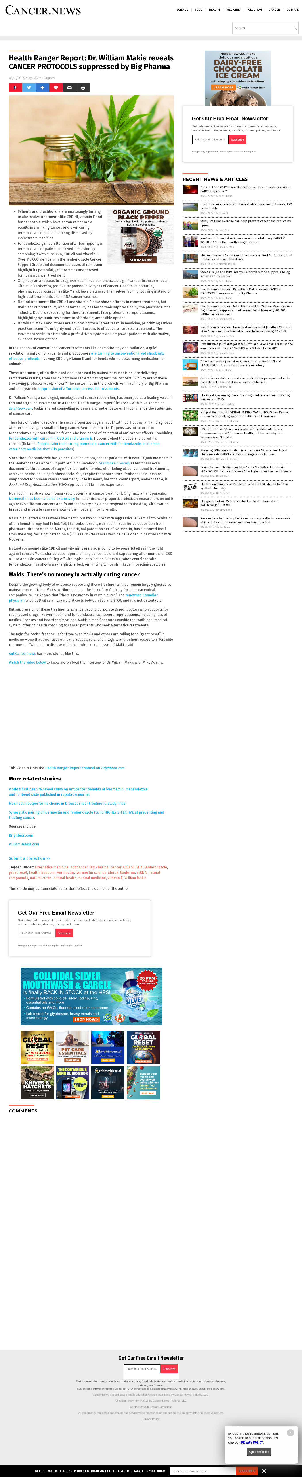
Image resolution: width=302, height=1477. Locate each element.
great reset (18, 872)
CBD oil (128, 867)
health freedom (42, 872)
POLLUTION (254, 9)
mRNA (142, 872)
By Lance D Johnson (227, 421)
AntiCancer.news (22, 654)
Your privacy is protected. (31, 945)
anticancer (79, 867)
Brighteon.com (21, 835)
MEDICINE (233, 9)
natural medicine (92, 878)
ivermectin (65, 872)
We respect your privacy (128, 1388)
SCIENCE (182, 9)
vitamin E (115, 878)
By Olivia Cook (224, 510)
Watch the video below (27, 662)
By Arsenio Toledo (226, 264)
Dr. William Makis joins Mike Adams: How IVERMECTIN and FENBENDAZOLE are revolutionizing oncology (240, 363)
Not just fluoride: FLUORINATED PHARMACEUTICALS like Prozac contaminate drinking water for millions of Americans (244, 414)
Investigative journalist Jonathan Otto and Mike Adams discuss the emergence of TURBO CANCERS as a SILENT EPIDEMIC (246, 346)
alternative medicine (52, 867)
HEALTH (214, 9)
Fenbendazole (155, 867)
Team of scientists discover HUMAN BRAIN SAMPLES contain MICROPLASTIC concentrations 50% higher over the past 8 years (245, 469)
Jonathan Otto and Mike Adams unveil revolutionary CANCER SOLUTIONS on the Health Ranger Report (242, 240)
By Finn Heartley (225, 404)
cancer (115, 867)
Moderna (127, 872)
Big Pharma (99, 867)
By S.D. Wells (223, 476)
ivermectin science (91, 872)
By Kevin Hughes (224, 196)
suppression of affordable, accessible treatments (78, 389)
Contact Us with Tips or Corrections (151, 1407)
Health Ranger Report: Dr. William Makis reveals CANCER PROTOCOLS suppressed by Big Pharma (240, 291)
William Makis (135, 878)
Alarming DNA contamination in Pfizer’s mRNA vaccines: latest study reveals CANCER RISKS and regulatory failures (243, 452)
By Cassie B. (222, 213)
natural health (64, 878)
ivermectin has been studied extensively (42, 499)
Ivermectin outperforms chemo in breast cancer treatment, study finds (67, 803)
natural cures (41, 878)
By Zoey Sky (222, 230)
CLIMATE (293, 9)
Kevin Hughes (44, 78)
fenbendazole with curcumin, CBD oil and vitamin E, (51, 438)
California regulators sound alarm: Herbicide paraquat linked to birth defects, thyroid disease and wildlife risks (245, 380)
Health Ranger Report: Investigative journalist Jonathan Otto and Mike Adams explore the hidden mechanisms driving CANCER (245, 329)
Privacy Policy (151, 1419)
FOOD (198, 9)
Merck (113, 872)
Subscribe (247, 1471)
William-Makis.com (24, 844)
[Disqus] (91, 1172)
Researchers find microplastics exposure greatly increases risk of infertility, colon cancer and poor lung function (245, 520)
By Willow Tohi (224, 387)
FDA (139, 867)
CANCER (274, 9)
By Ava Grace (223, 527)
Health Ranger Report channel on (84, 768)
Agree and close (259, 1452)
